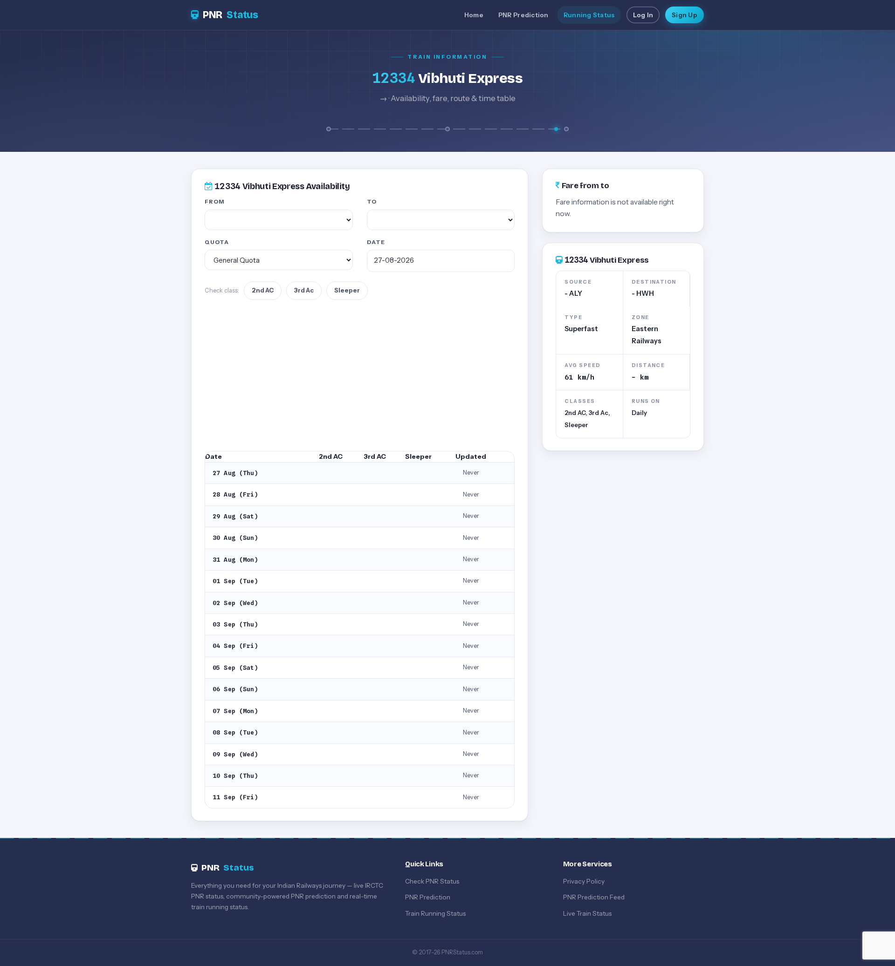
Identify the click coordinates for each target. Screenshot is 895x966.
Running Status (589, 15)
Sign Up (684, 15)
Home (473, 15)
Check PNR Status (432, 881)
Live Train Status (587, 913)
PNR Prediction (523, 15)
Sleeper (347, 290)
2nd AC (263, 290)
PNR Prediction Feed (594, 897)
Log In (643, 15)
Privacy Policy (584, 881)
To (372, 201)
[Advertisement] (360, 375)
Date (376, 241)
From (214, 201)
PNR (230, 15)
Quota (217, 241)
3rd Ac (304, 290)
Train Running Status (435, 913)
